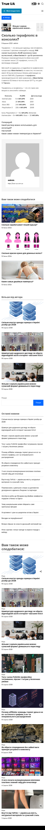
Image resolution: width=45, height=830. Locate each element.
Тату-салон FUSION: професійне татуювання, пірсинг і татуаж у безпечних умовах (22, 445)
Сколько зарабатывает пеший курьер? (19, 224)
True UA (8, 3)
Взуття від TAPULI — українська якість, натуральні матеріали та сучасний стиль (21, 480)
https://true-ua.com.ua (15, 183)
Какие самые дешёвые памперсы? (17, 281)
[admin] (22, 160)
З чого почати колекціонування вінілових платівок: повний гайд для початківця (21, 472)
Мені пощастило (13, 11)
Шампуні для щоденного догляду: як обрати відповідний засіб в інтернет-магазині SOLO (22, 354)
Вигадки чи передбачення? (12, 518)
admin (15, 43)
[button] (38, 27)
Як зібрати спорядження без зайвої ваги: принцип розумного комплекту (20, 748)
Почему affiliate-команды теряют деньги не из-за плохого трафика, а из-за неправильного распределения (21, 455)
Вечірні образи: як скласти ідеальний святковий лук (21, 524)
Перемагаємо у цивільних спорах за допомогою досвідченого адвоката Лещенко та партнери (20, 489)
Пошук (4, 398)
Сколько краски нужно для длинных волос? (22, 253)
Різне (3, 576)
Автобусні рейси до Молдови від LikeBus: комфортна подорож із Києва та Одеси (22, 497)
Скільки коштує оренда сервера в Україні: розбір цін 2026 (21, 323)
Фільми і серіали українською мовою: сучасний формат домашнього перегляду (22, 29)
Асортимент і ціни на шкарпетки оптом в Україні (20, 512)
